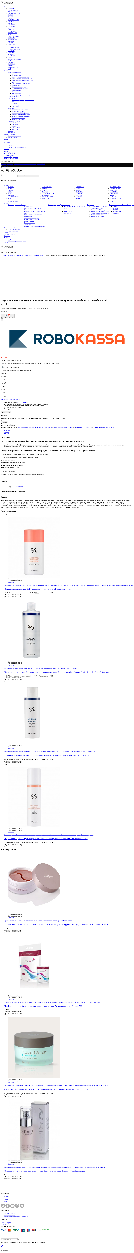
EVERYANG (11, 42)
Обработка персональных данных (17, 147)
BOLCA (10, 18)
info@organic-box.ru (6, 1224)
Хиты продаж (11, 132)
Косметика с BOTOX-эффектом (20, 113)
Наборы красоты (16, 75)
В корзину (4, 422)
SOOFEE (10, 65)
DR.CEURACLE (12, 33)
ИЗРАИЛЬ (14, 126)
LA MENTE (11, 51)
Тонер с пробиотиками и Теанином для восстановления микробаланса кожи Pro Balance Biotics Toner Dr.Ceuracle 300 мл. (56, 672)
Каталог (6, 70)
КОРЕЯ (14, 123)
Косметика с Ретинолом (18, 118)
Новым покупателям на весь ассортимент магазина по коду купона (23, 164)
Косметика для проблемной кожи (21, 116)
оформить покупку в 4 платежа (10, 399)
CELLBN (10, 23)
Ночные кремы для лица (66, 1085)
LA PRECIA (11, 52)
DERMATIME (12, 31)
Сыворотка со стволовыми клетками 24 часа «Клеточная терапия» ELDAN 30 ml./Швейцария (44, 1171)
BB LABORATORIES (14, 13)
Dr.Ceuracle (19, 486)
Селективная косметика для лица (103, 427)
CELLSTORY (11, 24)
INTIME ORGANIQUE (14, 49)
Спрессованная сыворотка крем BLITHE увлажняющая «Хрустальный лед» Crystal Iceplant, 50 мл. (47, 1089)
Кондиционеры (16, 105)
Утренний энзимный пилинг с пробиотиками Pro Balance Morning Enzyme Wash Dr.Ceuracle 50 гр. (46, 755)
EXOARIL (11, 41)
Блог (5, 1201)
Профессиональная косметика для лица (67, 1002)
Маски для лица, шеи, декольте (20, 77)
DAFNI (10, 28)
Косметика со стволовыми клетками (15, 1167)
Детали (6, 432)
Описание (7, 430)
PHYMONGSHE (12, 62)
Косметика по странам (14, 121)
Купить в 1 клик (5, 412)
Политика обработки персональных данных (16, 1216)
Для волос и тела (12, 98)
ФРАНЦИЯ (15, 129)
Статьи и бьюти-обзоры (10, 134)
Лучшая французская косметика (14, 1002)
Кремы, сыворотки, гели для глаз (21, 83)
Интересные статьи (13, 137)
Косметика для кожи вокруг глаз (53, 921)
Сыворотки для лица (87, 835)
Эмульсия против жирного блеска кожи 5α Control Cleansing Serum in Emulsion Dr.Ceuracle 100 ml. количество (35, 418)
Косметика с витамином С (19, 119)
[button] (8, 424)
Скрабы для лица (16, 90)
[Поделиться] (5, 1250)
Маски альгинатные (30, 1002)
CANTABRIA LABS (13, 20)
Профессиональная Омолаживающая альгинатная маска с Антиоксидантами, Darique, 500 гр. (44, 1006)
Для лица (10, 74)
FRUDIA (10, 46)
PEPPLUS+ (11, 60)
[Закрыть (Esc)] (7, 1250)
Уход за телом (15, 106)
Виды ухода (11, 108)
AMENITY (11, 8)
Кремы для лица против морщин (63, 427)
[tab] (68, 430)
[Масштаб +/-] (1, 1250)
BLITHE (10, 15)
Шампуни (14, 103)
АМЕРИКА (15, 124)
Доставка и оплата (9, 140)
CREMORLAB (12, 26)
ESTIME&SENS (12, 39)
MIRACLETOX (12, 56)
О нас (5, 144)
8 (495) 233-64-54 (7, 166)
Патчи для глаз (16, 85)
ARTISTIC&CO (12, 11)
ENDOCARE (11, 38)
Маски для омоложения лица (46, 1002)
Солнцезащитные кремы (125, 585)
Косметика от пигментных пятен (21, 114)
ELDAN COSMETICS (14, 36)
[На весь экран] (3, 1250)
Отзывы (10, 145)
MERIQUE (11, 54)
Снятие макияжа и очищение (20, 88)
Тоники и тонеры (16, 93)
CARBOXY (11, 21)
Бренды (6, 7)
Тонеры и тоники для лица (69, 668)
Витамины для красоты (14, 72)
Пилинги (62, 751)
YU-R (9, 69)
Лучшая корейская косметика (34, 255)
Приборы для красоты (14, 96)
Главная (3, 255)
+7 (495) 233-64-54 (6, 1222)
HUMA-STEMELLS (13, 47)
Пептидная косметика (18, 111)
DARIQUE (11, 29)
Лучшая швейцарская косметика (37, 1167)
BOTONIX (11, 16)
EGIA (9, 34)
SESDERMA (11, 64)
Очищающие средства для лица (50, 751)
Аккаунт (6, 149)
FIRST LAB (11, 44)
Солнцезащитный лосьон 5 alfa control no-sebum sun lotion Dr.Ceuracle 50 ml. (37, 589)
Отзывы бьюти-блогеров (14, 136)
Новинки (10, 131)
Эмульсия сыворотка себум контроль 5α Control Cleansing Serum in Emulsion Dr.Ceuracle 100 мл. (46, 838)
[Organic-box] (7, 3)
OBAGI (10, 57)
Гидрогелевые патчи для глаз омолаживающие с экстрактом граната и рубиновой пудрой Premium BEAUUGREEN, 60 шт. (57, 924)
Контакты (7, 142)
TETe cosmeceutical (13, 67)
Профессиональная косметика (20, 109)
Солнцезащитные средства (19, 87)
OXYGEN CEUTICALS (14, 59)
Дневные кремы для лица (26, 427)
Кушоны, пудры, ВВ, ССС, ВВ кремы (22, 95)
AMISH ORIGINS (13, 10)
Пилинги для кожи (17, 91)
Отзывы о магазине (9, 1215)
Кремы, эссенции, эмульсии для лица (22, 78)
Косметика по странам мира (15, 255)
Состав (6, 433)
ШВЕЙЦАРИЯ (16, 127)
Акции (6, 139)
